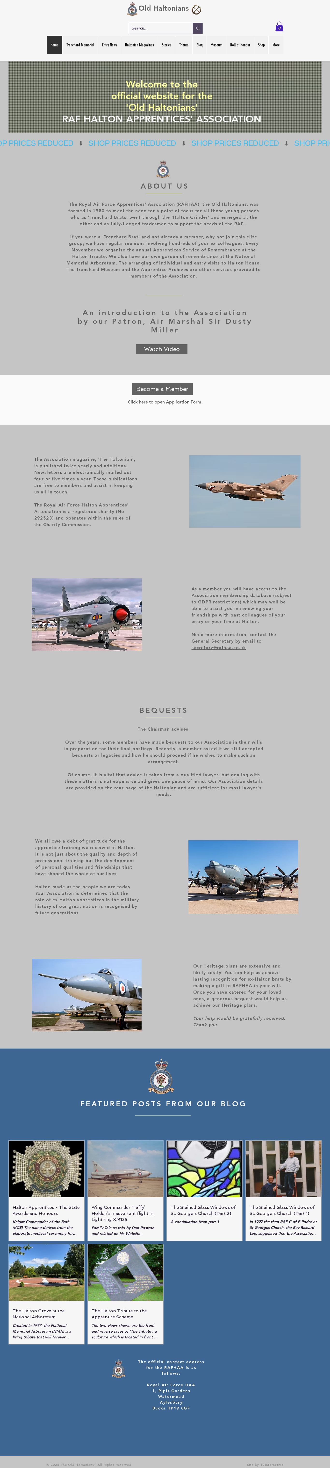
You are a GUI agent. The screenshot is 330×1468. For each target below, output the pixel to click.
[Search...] (197, 28)
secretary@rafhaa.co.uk (219, 647)
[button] (279, 26)
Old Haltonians (163, 8)
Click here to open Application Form (164, 402)
